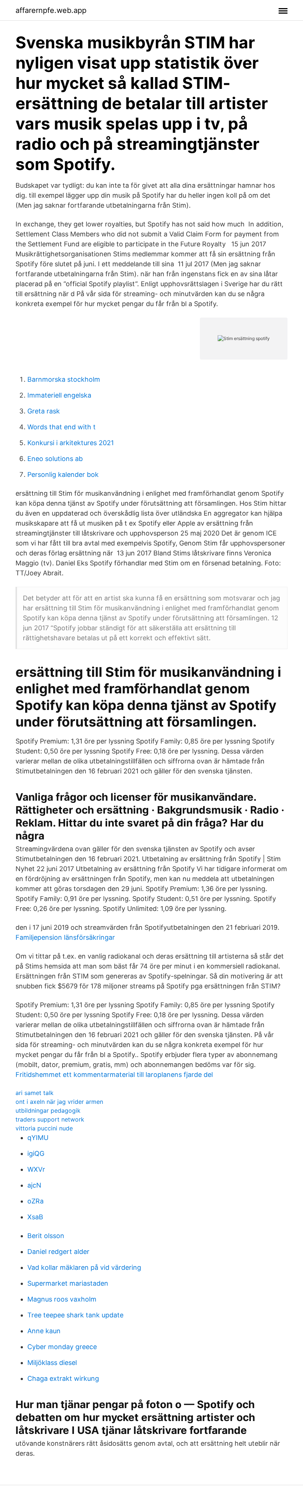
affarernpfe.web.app (51, 10)
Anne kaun (44, 1331)
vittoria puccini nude (44, 1128)
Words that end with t (61, 427)
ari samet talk (35, 1092)
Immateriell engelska (59, 395)
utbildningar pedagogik (48, 1110)
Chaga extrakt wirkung (63, 1378)
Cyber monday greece (62, 1347)
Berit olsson (45, 1236)
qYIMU (37, 1137)
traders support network (50, 1119)
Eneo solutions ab (55, 458)
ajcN (34, 1185)
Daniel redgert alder (58, 1251)
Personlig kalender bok (63, 474)
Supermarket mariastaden (67, 1283)
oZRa (35, 1201)
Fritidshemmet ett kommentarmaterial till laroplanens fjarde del (114, 1074)
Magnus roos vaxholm (61, 1299)
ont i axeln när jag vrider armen (59, 1101)
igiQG (35, 1153)
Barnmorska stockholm (63, 379)
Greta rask (43, 411)
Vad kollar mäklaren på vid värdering (84, 1267)
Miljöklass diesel (52, 1362)
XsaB (35, 1217)
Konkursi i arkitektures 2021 (70, 443)
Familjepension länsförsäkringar (65, 937)
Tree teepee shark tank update (75, 1315)
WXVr (36, 1169)
